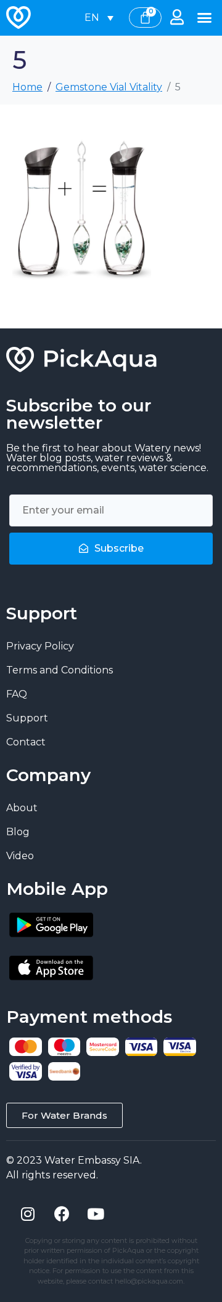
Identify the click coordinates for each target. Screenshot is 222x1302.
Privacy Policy (40, 646)
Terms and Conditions (59, 670)
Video (20, 856)
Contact (26, 742)
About (22, 808)
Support (27, 718)
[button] (204, 18)
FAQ (16, 694)
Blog (18, 832)
